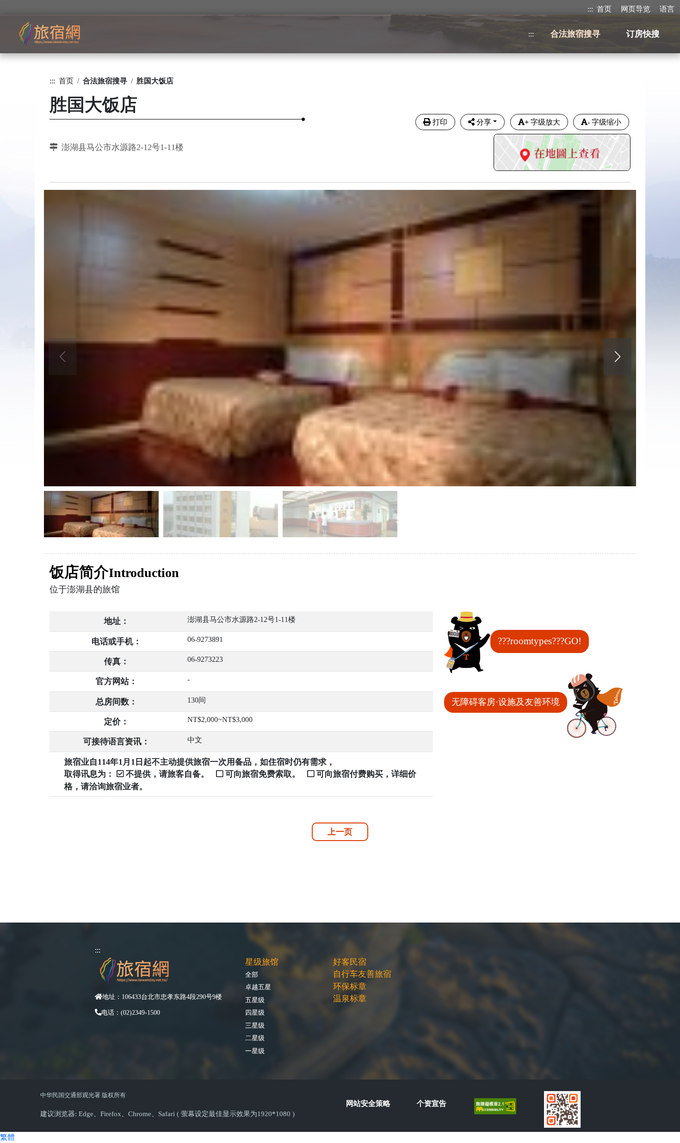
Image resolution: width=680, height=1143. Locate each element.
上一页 (340, 831)
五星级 (255, 1000)
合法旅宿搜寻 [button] (575, 33)
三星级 (255, 1025)
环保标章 (349, 986)
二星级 (255, 1038)
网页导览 (635, 9)
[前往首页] (49, 34)
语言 (667, 9)
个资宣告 (431, 1103)
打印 (440, 122)
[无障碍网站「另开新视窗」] (499, 1105)
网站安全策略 (368, 1103)
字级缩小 (604, 122)
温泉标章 (349, 998)
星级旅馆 (261, 962)
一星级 (255, 1051)
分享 (483, 122)
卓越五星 (258, 987)
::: (590, 9)
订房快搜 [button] (643, 33)
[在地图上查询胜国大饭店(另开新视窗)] (562, 153)
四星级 (255, 1012)
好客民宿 (349, 962)
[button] (617, 356)
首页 (604, 9)
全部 (251, 974)
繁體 (7, 1137)
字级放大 (542, 122)
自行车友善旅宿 (362, 974)
